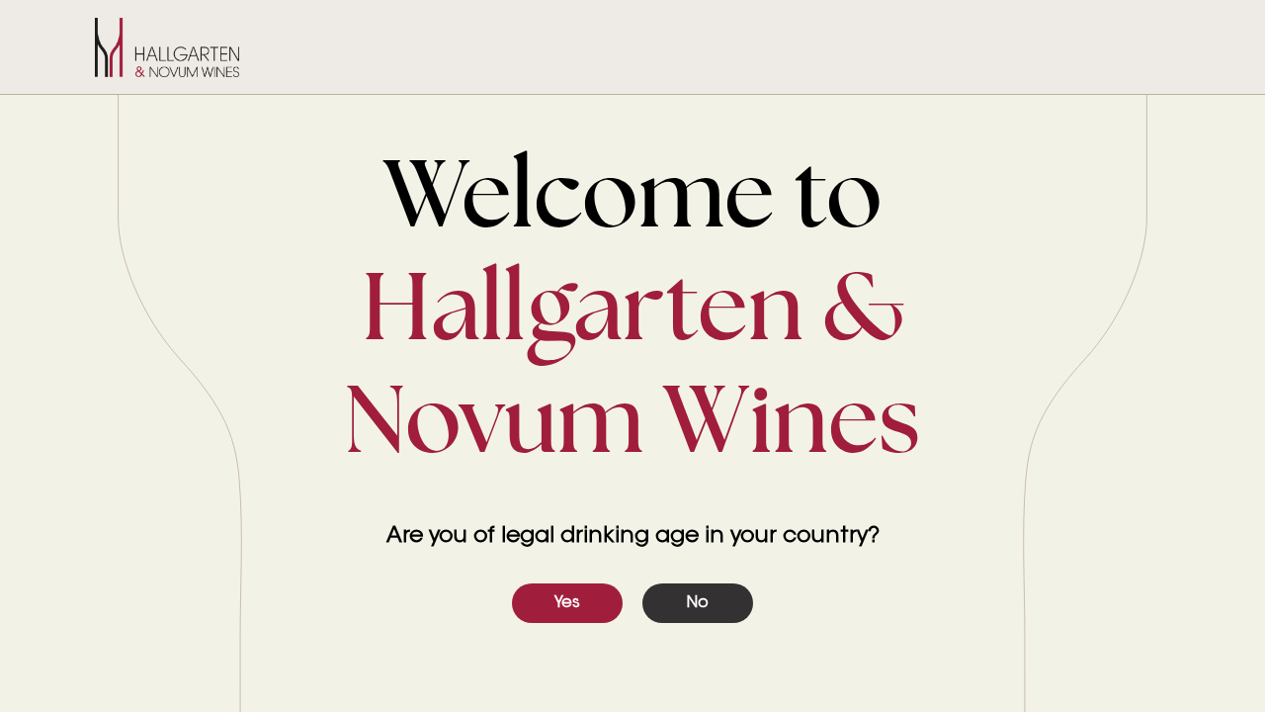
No (698, 603)
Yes (567, 603)
